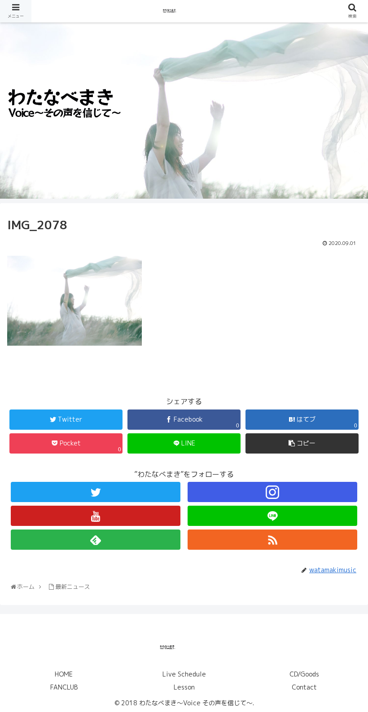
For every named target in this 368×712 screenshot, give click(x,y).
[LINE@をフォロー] (272, 516)
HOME (64, 674)
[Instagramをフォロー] (272, 492)
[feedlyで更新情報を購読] (95, 540)
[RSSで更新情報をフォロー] (272, 540)
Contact (304, 687)
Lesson (184, 687)
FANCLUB (64, 687)
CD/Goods (304, 674)
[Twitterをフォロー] (95, 492)
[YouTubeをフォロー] (95, 516)
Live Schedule (184, 674)
